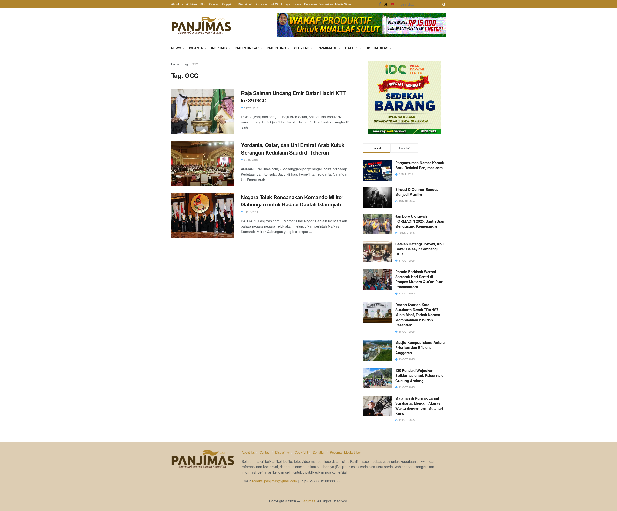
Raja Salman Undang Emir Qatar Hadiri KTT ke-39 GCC (293, 96)
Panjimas (308, 500)
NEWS (176, 48)
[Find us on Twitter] (386, 4)
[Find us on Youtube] (392, 4)
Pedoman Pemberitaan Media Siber (327, 4)
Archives (191, 4)
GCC (195, 64)
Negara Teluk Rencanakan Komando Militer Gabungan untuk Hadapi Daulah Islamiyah (292, 200)
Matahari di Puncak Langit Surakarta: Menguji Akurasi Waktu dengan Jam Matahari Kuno (419, 405)
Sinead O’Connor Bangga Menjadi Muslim (416, 192)
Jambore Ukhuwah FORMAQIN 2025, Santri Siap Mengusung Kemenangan (419, 221)
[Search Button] (443, 4)
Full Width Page (280, 4)
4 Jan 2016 (250, 160)
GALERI (351, 48)
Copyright (228, 4)
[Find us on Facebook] (380, 4)
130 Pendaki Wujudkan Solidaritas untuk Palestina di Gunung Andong (419, 375)
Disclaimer (245, 4)
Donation (261, 4)
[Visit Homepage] (201, 25)
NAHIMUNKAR (247, 48)
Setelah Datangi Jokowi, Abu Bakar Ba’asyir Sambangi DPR (419, 249)
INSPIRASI (219, 48)
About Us (177, 4)
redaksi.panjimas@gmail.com (274, 480)
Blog (203, 4)
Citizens (301, 48)
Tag (185, 64)
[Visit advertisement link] (361, 25)
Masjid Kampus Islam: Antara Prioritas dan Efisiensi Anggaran (420, 347)
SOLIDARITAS (377, 48)
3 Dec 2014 (250, 212)
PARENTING (276, 48)
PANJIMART (327, 48)
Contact (214, 4)
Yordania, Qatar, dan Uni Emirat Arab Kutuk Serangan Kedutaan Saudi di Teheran (292, 148)
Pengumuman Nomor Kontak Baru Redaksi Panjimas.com (419, 165)
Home (297, 4)
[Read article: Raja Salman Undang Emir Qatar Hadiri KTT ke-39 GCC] (202, 111)
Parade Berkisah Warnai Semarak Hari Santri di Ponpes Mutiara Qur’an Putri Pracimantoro (419, 279)
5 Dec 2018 (250, 108)
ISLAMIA (196, 48)
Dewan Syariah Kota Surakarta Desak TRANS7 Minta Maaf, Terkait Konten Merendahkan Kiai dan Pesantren (417, 314)
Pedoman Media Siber (345, 452)
